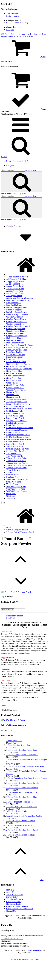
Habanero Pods (12, 394)
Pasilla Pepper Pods (14, 411)
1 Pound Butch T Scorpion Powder (20, 532)
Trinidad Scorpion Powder (17, 463)
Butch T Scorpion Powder (17, 314)
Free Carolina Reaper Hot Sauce (19, 345)
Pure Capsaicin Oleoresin (16, 430)
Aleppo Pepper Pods (14, 284)
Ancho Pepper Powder (15, 293)
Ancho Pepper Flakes (15, 288)
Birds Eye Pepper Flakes (16, 307)
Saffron (9, 472)
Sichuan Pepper (12, 475)
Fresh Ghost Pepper (14, 357)
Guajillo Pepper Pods (15, 387)
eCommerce (15, 959)
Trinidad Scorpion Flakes (16, 458)
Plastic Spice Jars (13, 425)
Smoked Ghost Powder (15, 451)
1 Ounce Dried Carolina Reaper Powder (22, 783)
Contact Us (11, 911)
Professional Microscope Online (19, 427)
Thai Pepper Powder (14, 456)
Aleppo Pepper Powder (16, 286)
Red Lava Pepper (13, 432)
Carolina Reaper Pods (15, 324)
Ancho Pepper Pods (14, 291)
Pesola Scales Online (15, 423)
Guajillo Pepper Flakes (15, 385)
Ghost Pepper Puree (14, 378)
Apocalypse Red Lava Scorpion (19, 298)
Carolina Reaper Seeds (15, 328)
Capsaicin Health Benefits (17, 906)
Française (10, 29)
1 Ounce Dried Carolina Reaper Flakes (22, 797)
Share (3, 705)
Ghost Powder (12, 383)
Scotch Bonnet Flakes (15, 442)
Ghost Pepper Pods (14, 373)
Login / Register (13, 16)
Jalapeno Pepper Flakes (16, 399)
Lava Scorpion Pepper (15, 406)
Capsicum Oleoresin (14, 317)
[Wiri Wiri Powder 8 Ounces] (13, 720)
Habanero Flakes (13, 392)
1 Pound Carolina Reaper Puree (19, 825)
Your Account (12, 13)
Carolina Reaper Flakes (16, 319)
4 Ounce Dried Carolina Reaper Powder (22, 830)
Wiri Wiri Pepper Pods (15, 489)
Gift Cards (10, 496)
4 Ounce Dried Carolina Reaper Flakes (22, 788)
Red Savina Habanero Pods (17, 437)
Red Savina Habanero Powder (18, 439)
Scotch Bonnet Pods (14, 446)
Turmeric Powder (13, 470)
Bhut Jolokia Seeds (14, 305)
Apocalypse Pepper (14, 295)
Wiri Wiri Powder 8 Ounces (13, 725)
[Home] (25, 274)
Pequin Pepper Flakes (15, 413)
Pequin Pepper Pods (14, 416)
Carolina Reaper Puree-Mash (18, 326)
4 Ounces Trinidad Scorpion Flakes (20, 835)
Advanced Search (31, 170)
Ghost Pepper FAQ (14, 901)
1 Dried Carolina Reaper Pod (18, 745)
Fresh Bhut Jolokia (14, 352)
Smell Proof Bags (13, 482)
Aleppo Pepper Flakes (15, 281)
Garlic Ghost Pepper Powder (18, 364)
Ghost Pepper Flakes (14, 371)
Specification (11, 618)
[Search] (21, 182)
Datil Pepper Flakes (14, 338)
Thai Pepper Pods (13, 453)
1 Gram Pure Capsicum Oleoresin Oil (21, 792)
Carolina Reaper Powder (16, 321)
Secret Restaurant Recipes (17, 479)
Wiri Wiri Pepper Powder (16, 491)
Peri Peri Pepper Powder (16, 420)
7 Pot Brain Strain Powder (17, 277)
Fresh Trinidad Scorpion (16, 361)
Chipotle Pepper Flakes (15, 331)
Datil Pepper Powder (15, 343)
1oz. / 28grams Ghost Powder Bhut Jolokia (24, 816)
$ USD (4, 156)
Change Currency (13, 20)
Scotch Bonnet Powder (15, 444)
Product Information (14, 616)
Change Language (13, 27)
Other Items (11, 493)
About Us (10, 892)
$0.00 (42, 56)
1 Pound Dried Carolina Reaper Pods (21, 806)
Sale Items (10, 498)
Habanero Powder (13, 397)
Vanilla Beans (12, 484)
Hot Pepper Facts (13, 904)
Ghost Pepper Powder (15, 376)
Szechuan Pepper (13, 477)
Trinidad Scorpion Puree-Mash (19, 465)
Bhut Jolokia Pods (13, 303)
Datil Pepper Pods (13, 340)
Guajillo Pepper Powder (16, 390)
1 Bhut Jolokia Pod (14, 740)
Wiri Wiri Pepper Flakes (16, 486)
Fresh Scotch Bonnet (15, 359)
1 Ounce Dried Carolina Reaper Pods (21, 750)
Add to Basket (7, 610)
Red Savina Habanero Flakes (18, 435)
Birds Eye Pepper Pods (15, 310)
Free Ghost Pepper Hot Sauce (18, 347)
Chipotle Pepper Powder (16, 336)
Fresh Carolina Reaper (15, 354)
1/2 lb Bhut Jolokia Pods (16, 811)
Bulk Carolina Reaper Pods (17, 300)
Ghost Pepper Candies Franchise (19, 909)
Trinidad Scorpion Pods (16, 460)
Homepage (10, 890)
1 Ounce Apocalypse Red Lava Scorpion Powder (26, 778)
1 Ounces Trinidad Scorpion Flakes (20, 821)
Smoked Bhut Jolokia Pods (17, 449)
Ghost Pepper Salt (13, 380)
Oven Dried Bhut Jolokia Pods (19, 409)
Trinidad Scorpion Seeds (16, 468)
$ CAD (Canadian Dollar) (17, 23)
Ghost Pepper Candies (15, 366)
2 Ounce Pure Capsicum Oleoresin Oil (22, 755)
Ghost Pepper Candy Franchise (19, 369)
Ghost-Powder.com (34, 915)
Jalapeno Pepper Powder (16, 402)
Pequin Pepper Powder (15, 418)
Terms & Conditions (14, 894)
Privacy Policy (12, 897)
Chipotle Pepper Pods (15, 333)
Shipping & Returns (14, 899)
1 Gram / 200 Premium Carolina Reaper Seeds (25, 766)
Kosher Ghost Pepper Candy (18, 404)
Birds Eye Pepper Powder (17, 312)
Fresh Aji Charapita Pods (16, 350)
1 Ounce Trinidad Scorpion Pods (19, 802)
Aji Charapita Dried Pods (16, 279)
